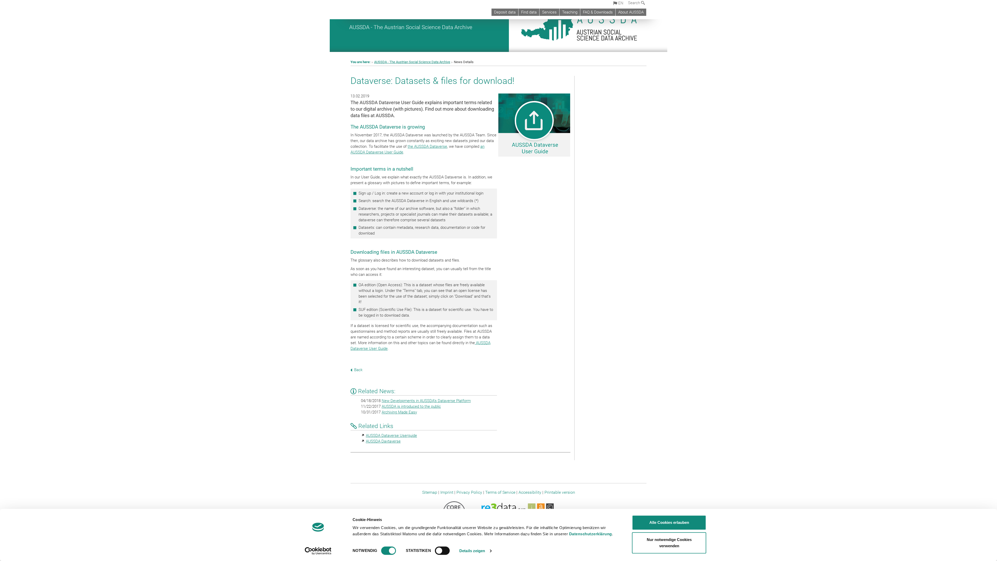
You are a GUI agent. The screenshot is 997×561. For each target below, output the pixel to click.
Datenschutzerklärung (590, 534)
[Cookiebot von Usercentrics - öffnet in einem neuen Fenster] (318, 551)
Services (549, 12)
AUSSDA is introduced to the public (411, 406)
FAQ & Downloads (598, 12)
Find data (529, 12)
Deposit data (505, 12)
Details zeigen (472, 551)
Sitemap (429, 492)
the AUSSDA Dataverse (427, 146)
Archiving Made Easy (399, 412)
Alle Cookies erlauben (669, 522)
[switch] (442, 550)
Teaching (569, 12)
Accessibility (529, 492)
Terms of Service (500, 492)
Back (358, 370)
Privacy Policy (469, 492)
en (620, 3)
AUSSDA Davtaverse (383, 441)
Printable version (559, 492)
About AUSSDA (631, 12)
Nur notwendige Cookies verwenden (669, 542)
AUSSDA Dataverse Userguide (391, 435)
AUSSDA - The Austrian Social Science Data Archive (410, 27)
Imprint (446, 492)
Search (634, 3)
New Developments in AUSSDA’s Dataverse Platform (426, 400)
